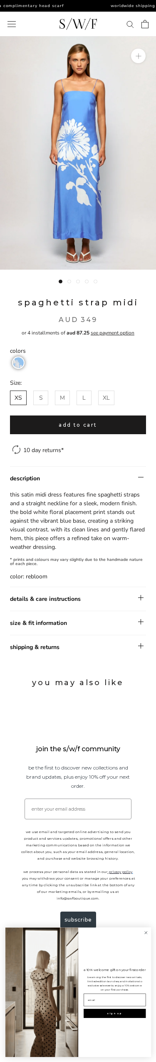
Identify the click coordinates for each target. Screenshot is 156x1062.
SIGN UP (114, 1013)
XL (106, 398)
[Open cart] (145, 24)
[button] (18, 362)
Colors (18, 351)
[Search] (130, 23)
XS (18, 398)
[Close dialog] (146, 932)
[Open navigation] (11, 24)
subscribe (78, 920)
